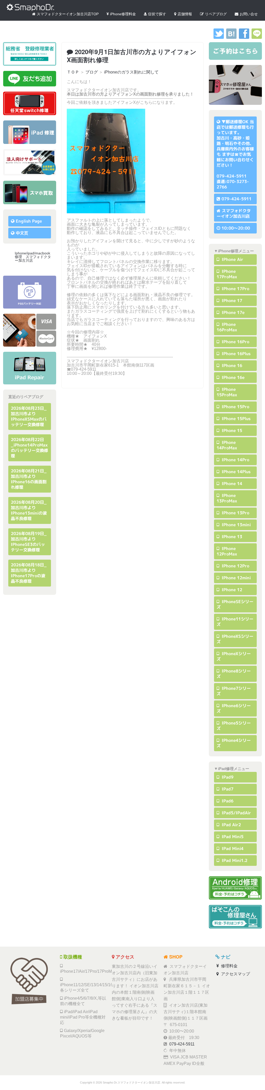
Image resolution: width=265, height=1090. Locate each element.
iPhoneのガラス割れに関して (131, 72)
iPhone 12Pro (234, 566)
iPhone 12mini (235, 578)
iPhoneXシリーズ (234, 656)
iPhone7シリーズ (234, 691)
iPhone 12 (231, 589)
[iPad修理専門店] (29, 368)
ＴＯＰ (73, 72)
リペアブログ (216, 14)
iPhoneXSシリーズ (235, 639)
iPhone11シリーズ (235, 621)
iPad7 (226, 789)
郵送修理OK (237, 122)
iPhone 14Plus (235, 471)
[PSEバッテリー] (29, 292)
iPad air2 (230, 825)
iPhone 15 (231, 430)
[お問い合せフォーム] (235, 51)
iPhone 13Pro (234, 513)
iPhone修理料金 (123, 14)
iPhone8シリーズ (234, 673)
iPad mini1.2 (233, 860)
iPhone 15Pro (234, 406)
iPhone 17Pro (234, 288)
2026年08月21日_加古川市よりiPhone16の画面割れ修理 (29, 479)
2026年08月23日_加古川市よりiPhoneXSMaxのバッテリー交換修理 (29, 416)
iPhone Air (231, 259)
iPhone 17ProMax (227, 274)
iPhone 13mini (235, 525)
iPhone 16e (232, 377)
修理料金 (229, 966)
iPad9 (226, 777)
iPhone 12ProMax (227, 551)
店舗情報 (185, 14)
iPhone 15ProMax (227, 392)
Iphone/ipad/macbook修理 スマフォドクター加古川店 (33, 256)
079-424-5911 (237, 199)
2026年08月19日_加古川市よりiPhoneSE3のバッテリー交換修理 (29, 542)
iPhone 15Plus (235, 418)
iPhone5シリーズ (234, 725)
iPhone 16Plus (235, 353)
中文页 (22, 233)
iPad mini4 (232, 848)
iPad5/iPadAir (235, 813)
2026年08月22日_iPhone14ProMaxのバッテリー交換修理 (29, 448)
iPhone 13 (231, 536)
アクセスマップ (235, 974)
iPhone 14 (231, 483)
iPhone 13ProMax (227, 498)
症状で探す (157, 14)
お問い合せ (249, 14)
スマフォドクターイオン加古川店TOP (68, 14)
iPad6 (226, 801)
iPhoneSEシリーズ (235, 604)
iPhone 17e (232, 312)
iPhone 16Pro (234, 342)
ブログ (91, 72)
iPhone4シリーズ (234, 743)
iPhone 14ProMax (227, 445)
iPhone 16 (231, 365)
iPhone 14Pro (234, 460)
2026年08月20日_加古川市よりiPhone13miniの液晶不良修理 (29, 510)
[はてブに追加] (231, 37)
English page (29, 221)
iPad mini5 (232, 836)
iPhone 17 (231, 300)
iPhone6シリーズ (234, 708)
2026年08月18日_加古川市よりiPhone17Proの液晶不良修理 (29, 573)
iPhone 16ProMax (227, 327)
